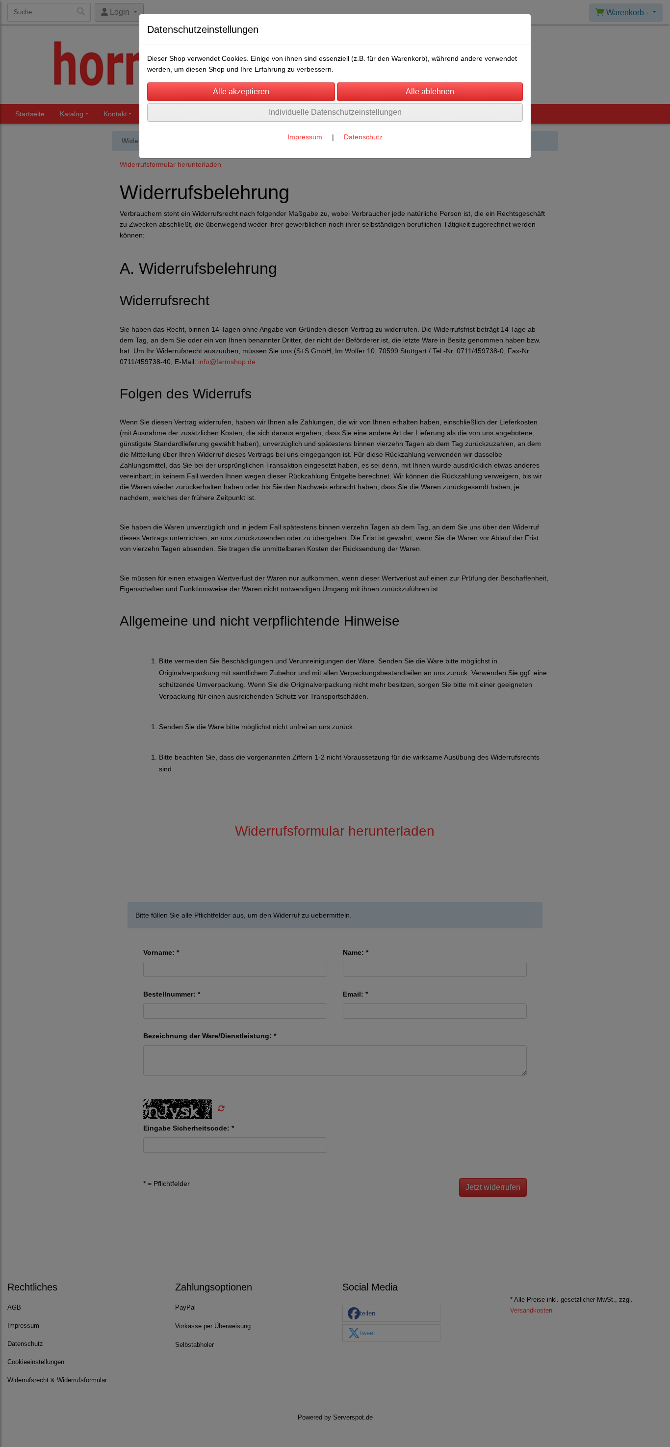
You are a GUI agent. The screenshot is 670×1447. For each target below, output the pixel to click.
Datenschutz (363, 137)
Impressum (304, 137)
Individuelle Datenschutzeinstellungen (335, 112)
